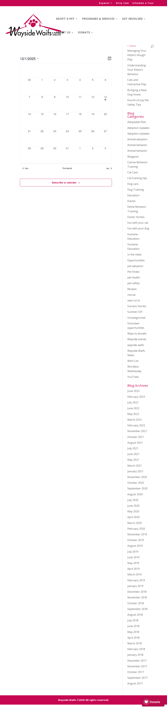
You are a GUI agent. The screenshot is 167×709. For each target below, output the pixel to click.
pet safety (133, 283)
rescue (131, 295)
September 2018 (137, 609)
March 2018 (134, 643)
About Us (63, 32)
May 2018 (133, 632)
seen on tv (133, 300)
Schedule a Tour (143, 3)
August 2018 (135, 614)
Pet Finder (133, 272)
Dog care (132, 184)
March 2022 (134, 419)
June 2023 (133, 391)
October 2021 (135, 437)
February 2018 (136, 649)
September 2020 (137, 488)
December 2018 (136, 591)
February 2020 (136, 528)
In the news (134, 254)
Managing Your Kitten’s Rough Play (136, 55)
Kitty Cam (122, 3)
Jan (107, 168)
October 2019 (135, 540)
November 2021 (137, 431)
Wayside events (136, 339)
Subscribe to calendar (64, 182)
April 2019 (133, 569)
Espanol (104, 3)
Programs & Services (98, 19)
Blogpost (133, 156)
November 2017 (137, 666)
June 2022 (133, 408)
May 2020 (133, 511)
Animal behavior (137, 145)
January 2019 (135, 586)
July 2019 (132, 551)
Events (131, 201)
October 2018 (135, 603)
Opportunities (136, 260)
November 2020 (137, 477)
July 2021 (132, 448)
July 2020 (132, 500)
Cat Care (132, 172)
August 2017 (135, 683)
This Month (67, 168)
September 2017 (137, 678)
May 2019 (133, 563)
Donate (84, 32)
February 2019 (136, 580)
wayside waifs (135, 345)
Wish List (132, 361)
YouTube (133, 377)
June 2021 (133, 454)
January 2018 (135, 655)
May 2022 (133, 414)
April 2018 (133, 637)
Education (133, 195)
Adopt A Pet (65, 19)
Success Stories (136, 306)
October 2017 (135, 672)
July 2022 (132, 402)
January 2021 (135, 471)
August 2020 (135, 494)
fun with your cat (137, 222)
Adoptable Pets (136, 122)
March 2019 (134, 574)
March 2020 (134, 523)
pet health (133, 277)
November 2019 (137, 534)
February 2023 (136, 396)
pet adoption (135, 266)
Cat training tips (137, 178)
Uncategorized (136, 317)
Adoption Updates (138, 128)
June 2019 (133, 557)
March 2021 (134, 465)
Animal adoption (137, 139)
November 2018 (137, 597)
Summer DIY (135, 312)
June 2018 (133, 626)
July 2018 (132, 620)
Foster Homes (135, 217)
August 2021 (135, 442)
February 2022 (136, 425)
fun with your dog (138, 228)
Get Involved (132, 19)
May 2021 (133, 460)
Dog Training (135, 189)
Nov (27, 168)
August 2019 (135, 546)
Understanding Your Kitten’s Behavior (136, 70)
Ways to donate (136, 333)
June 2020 (133, 505)
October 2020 (135, 483)
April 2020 (133, 517)
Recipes (132, 289)
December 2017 (136, 660)
